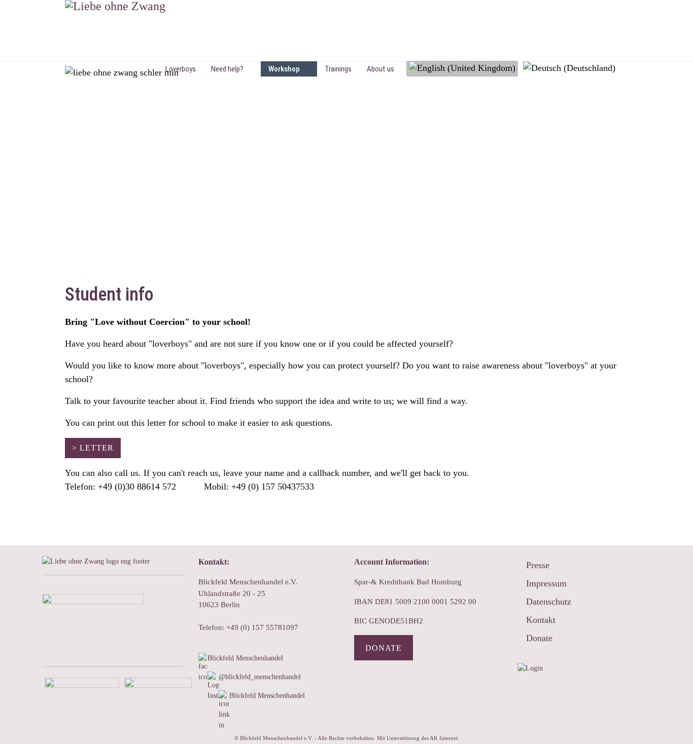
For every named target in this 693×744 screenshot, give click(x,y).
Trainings (338, 68)
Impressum (546, 583)
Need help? (227, 68)
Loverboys (180, 68)
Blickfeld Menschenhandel (246, 658)
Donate (383, 648)
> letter (93, 447)
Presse (537, 565)
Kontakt (541, 620)
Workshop (284, 68)
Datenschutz (548, 602)
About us (380, 68)
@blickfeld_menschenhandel (260, 677)
